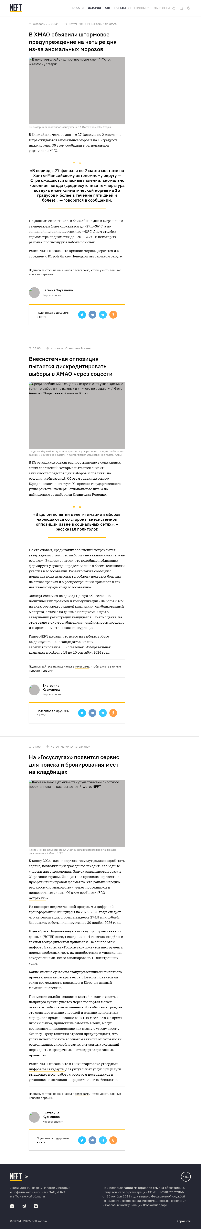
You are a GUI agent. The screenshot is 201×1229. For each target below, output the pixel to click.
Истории (94, 8)
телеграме (82, 270)
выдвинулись (40, 642)
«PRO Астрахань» (77, 746)
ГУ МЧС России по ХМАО (100, 24)
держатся (105, 251)
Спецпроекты (115, 8)
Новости (77, 8)
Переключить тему (189, 8)
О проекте (183, 1221)
